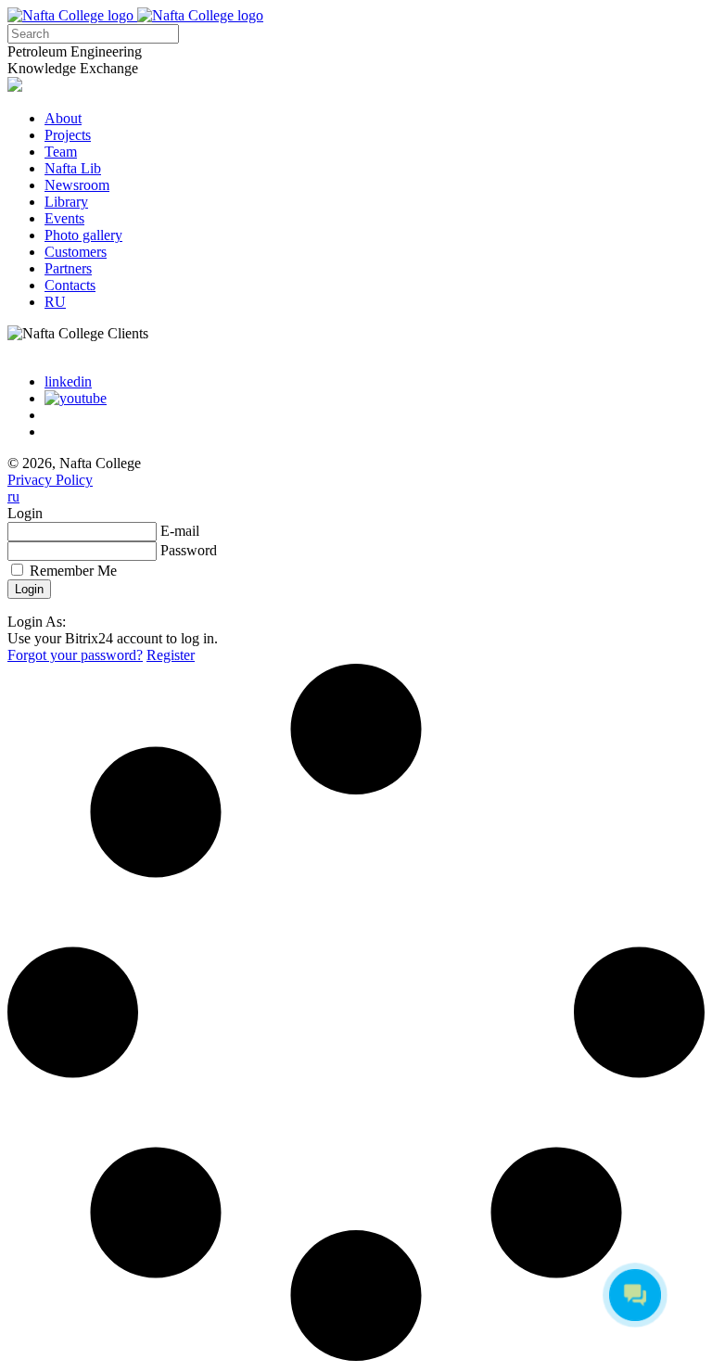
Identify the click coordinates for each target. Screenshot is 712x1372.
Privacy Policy (50, 480)
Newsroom (76, 185)
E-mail (179, 531)
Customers (75, 252)
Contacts (69, 285)
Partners (68, 268)
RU (55, 302)
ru (13, 496)
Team (60, 151)
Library (66, 202)
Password (188, 550)
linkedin (68, 381)
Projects (67, 135)
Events (64, 218)
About (63, 118)
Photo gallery (83, 235)
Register (170, 655)
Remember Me (73, 570)
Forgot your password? (75, 655)
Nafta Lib (72, 168)
